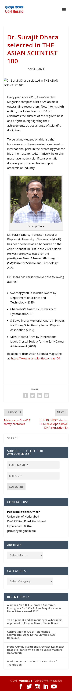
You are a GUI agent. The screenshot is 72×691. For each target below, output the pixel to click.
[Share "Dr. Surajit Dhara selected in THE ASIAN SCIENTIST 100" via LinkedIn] (39, 395)
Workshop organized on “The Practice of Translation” (32, 663)
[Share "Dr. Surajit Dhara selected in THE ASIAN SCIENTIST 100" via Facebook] (25, 395)
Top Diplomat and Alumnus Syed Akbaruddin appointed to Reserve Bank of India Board (34, 621)
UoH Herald (25, 680)
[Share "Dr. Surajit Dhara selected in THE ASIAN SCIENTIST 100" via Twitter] (32, 395)
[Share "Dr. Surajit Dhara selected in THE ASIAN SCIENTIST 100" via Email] (46, 395)
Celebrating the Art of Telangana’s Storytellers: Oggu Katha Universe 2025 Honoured (31, 635)
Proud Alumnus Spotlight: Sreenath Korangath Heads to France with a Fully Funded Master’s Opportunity (35, 650)
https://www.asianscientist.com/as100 (35, 358)
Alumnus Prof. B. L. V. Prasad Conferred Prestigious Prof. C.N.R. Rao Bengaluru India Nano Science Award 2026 (34, 608)
